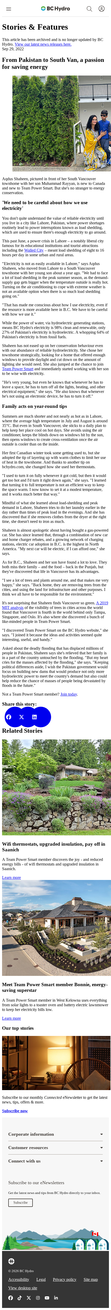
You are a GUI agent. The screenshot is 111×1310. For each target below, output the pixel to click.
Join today (68, 694)
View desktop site (22, 1288)
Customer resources (28, 1147)
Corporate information (31, 1134)
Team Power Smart (17, 369)
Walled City (34, 250)
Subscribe (20, 1203)
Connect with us (24, 1161)
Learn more (11, 877)
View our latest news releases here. (43, 44)
